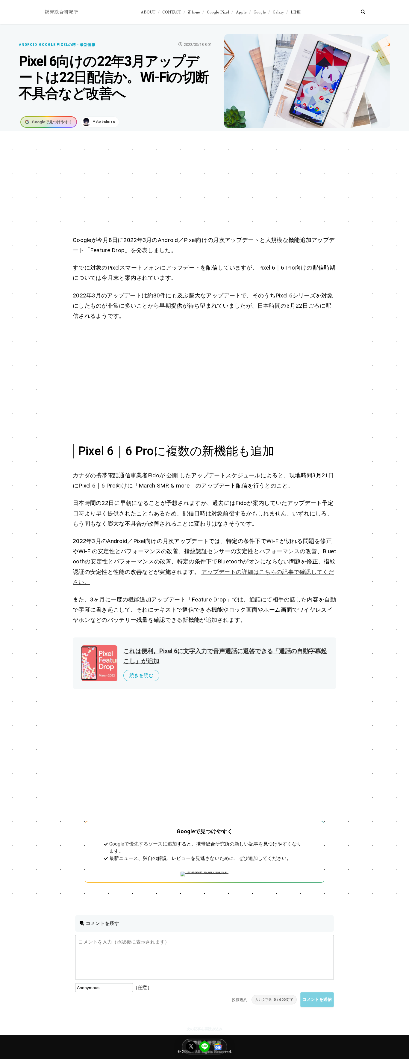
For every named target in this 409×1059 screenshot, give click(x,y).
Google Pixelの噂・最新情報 (67, 45)
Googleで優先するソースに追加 (143, 844)
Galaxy (278, 12)
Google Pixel (218, 12)
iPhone (194, 12)
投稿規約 (239, 1000)
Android (28, 45)
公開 (172, 475)
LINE (296, 12)
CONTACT (171, 12)
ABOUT (148, 12)
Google (260, 12)
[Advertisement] (204, 185)
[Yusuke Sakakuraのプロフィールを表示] (100, 122)
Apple (241, 12)
